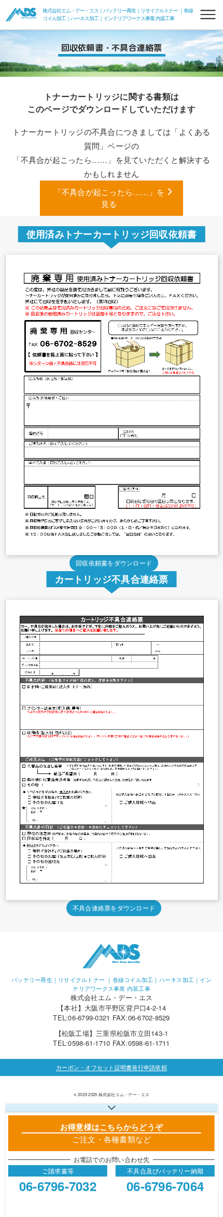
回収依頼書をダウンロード (114, 562)
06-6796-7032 (57, 1186)
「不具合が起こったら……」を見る (109, 197)
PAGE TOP (206, 1171)
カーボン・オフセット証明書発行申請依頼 (111, 1067)
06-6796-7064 (165, 1186)
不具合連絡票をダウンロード (114, 907)
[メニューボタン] (208, 14)
